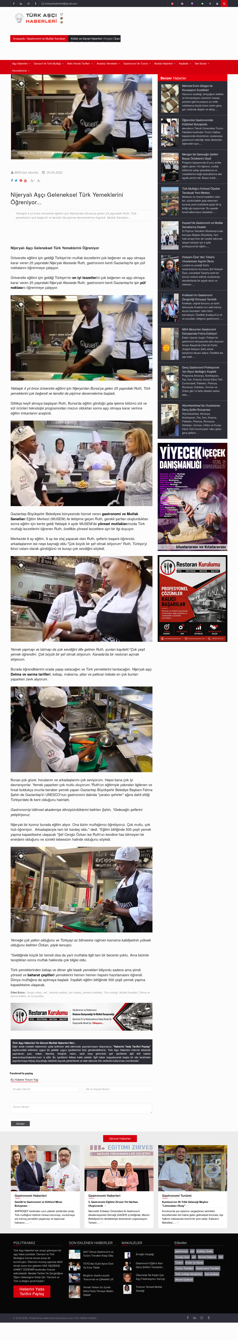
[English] (182, 3)
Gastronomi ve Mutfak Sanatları (46, 38)
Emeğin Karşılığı (145, 1254)
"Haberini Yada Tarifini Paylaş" (132, 1046)
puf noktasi (75, 992)
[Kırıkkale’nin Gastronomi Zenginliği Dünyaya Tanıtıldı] (170, 307)
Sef (221, 1257)
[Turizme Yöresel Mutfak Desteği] (127, 1289)
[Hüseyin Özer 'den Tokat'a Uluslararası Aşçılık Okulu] (170, 271)
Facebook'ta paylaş (21, 1073)
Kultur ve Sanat (194, 1262)
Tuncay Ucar (182, 1257)
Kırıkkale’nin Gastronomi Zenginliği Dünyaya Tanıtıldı (199, 297)
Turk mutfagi (110, 992)
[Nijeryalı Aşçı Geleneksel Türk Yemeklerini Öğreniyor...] (12, 179)
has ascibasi (212, 1274)
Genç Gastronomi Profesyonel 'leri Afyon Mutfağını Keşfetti (200, 369)
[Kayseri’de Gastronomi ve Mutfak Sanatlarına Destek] (170, 235)
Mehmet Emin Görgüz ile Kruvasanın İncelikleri (197, 88)
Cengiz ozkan (34, 992)
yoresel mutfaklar (92, 992)
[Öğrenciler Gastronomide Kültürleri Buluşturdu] (170, 132)
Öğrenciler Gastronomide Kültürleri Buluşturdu (197, 122)
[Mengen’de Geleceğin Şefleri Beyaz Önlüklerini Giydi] (170, 166)
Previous (15, 114)
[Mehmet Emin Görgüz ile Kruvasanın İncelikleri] (170, 98)
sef (46, 992)
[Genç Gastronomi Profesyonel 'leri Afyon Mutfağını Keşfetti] (170, 381)
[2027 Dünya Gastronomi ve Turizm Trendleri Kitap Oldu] (74, 1254)
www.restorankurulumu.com (58, 1318)
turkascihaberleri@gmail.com (61, 3)
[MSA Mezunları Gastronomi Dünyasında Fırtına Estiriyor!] (170, 343)
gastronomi (181, 1251)
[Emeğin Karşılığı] (127, 1255)
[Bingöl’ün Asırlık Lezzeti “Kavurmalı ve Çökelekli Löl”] (74, 1277)
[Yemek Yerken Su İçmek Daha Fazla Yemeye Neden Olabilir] (74, 1291)
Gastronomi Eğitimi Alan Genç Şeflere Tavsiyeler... (150, 1265)
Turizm (179, 1262)
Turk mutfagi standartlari (188, 1274)
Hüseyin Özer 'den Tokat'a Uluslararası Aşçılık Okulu (198, 259)
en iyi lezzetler (35, 996)
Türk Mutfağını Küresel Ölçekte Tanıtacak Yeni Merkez (201, 190)
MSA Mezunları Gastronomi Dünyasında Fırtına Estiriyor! (199, 331)
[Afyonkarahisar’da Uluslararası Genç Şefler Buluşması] (170, 419)
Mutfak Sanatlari (128, 992)
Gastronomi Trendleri (208, 1268)
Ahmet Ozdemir (207, 1257)
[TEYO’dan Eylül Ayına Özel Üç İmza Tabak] (74, 1266)
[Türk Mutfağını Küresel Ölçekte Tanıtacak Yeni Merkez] (170, 200)
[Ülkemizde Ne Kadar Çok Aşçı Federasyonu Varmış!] (127, 1277)
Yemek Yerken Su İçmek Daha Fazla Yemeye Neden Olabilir (98, 1291)
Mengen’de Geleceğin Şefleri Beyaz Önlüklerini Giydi (200, 156)
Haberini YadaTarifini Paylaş (32, 1291)
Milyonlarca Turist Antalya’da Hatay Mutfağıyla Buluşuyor (95, 40)
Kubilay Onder (205, 1251)
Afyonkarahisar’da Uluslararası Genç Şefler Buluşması (201, 407)
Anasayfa (19, 38)
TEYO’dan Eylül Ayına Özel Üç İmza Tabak (98, 1265)
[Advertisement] (74, 233)
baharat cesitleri (58, 992)
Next (147, 114)
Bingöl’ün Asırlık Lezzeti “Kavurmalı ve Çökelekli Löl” (98, 1277)
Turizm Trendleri (184, 1268)
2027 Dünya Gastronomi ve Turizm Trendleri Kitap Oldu (98, 1253)
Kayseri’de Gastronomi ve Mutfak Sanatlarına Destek (202, 225)
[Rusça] (192, 3)
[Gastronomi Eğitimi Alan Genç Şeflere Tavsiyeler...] (127, 1265)
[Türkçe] (172, 3)
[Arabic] (202, 3)
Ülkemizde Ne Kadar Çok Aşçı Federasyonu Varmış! (150, 1277)
